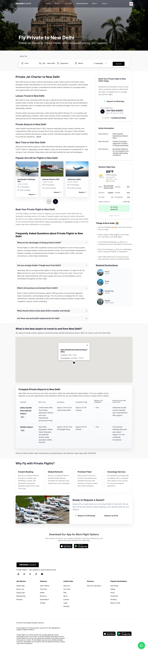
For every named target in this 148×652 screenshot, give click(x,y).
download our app (72, 222)
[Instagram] (24, 574)
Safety (42, 593)
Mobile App (21, 586)
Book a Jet (20, 589)
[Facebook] (36, 574)
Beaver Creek (115, 603)
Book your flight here (53, 222)
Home (48, 3)
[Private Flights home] (23, 3)
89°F (110, 171)
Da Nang (113, 599)
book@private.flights (118, 118)
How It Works (44, 586)
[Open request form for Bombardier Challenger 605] (27, 169)
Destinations (82, 3)
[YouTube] (42, 574)
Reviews (20, 599)
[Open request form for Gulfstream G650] (77, 169)
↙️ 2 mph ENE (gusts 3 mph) (108, 187)
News (104, 3)
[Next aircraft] (55, 201)
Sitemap (66, 606)
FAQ (64, 593)
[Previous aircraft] (48, 201)
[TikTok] (18, 574)
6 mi (128, 192)
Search (119, 64)
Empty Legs (21, 593)
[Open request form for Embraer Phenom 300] (52, 169)
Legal (65, 603)
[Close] (87, 345)
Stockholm (114, 596)
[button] (131, 4)
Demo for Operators (94, 586)
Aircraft (68, 3)
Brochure (43, 596)
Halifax (112, 589)
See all (38, 137)
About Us (66, 586)
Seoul (112, 593)
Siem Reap (114, 586)
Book (57, 3)
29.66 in (110, 192)
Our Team (66, 589)
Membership (21, 596)
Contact (66, 599)
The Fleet (43, 589)
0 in (128, 197)
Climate (42, 603)
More (94, 3)
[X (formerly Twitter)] (30, 574)
